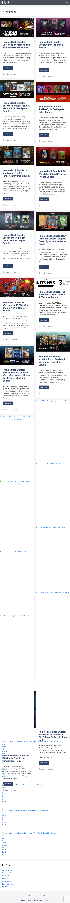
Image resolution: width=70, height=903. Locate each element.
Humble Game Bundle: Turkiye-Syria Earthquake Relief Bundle (51, 109)
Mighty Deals (6, 881)
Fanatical (5, 878)
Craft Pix (5, 887)
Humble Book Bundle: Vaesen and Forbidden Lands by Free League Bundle (14, 239)
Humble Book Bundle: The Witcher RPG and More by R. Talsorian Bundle (52, 295)
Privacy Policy (42, 896)
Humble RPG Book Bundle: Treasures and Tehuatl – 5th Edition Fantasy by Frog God (53, 736)
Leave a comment (11, 74)
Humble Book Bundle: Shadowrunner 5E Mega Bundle (51, 45)
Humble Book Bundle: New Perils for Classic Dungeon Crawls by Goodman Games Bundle (52, 240)
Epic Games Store (8, 884)
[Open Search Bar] (58, 2)
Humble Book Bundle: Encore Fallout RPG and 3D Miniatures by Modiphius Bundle (16, 107)
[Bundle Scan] (6, 2)
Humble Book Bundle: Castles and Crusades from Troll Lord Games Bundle (16, 45)
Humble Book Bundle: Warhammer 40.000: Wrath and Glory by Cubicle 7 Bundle (16, 306)
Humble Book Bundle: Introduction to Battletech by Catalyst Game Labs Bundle (52, 360)
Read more (8, 68)
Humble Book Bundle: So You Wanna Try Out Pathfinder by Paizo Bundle (16, 173)
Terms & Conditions (30, 896)
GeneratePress (44, 900)
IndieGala (5, 876)
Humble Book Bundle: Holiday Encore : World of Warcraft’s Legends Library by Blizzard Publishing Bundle (16, 375)
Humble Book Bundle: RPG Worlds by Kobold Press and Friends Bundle (53, 174)
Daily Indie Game (8, 873)
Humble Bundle (7, 870)
